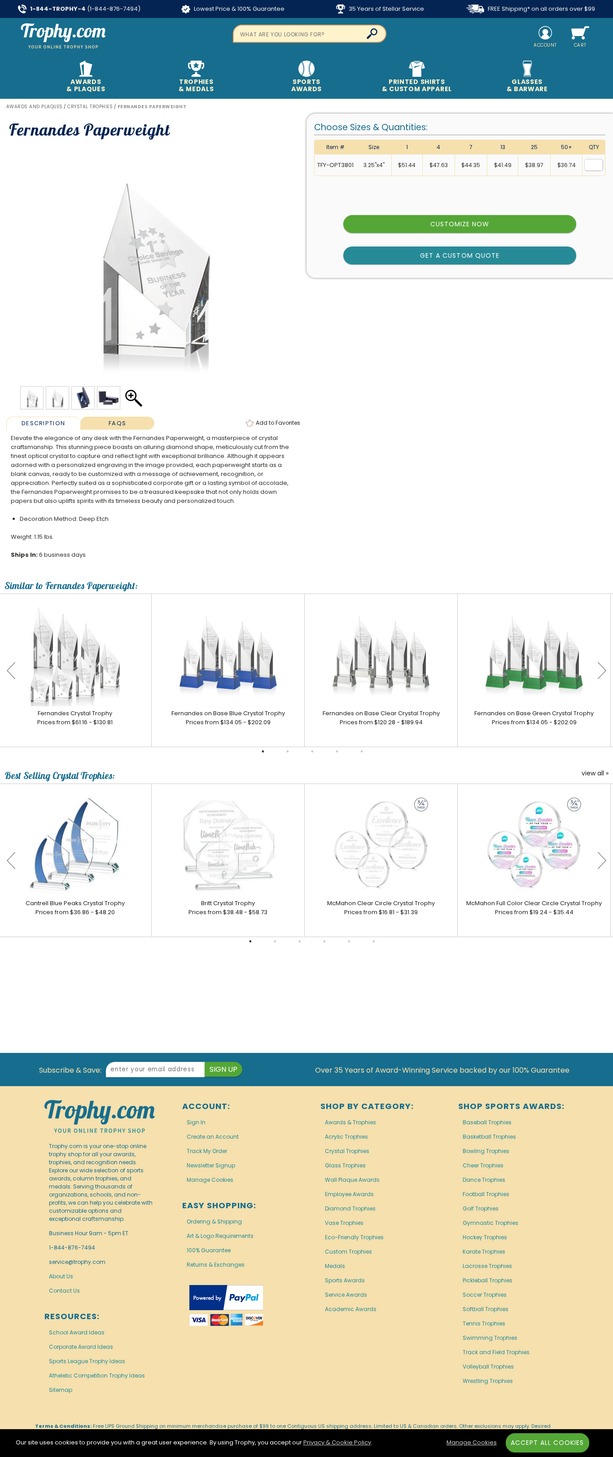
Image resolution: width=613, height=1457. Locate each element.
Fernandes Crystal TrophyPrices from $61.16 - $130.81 (75, 717)
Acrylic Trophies (346, 1136)
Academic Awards (351, 1309)
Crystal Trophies (347, 1151)
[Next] (602, 670)
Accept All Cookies (547, 1442)
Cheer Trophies (483, 1165)
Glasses (527, 85)
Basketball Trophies (489, 1136)
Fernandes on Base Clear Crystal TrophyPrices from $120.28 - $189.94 (381, 717)
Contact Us (64, 1290)
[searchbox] (309, 34)
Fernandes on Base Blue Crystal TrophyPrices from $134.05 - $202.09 (228, 717)
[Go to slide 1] (262, 751)
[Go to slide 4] (337, 751)
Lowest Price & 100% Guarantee (239, 8)
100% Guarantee (209, 1250)
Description (43, 423)
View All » (595, 774)
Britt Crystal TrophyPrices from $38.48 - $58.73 (227, 907)
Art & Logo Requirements (220, 1236)
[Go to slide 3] (312, 751)
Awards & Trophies (350, 1122)
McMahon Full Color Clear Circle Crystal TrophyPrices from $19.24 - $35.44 (534, 907)
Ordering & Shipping (214, 1221)
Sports (306, 85)
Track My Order (207, 1151)
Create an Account (213, 1136)
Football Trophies (486, 1194)
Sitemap (60, 1390)
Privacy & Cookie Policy (337, 1442)
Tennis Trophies (484, 1323)
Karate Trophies (484, 1251)
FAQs (117, 423)
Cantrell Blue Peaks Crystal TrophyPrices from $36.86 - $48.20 (75, 907)
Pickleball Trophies (487, 1280)
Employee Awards (349, 1194)
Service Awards (346, 1295)
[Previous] (11, 670)
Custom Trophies (348, 1251)
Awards (85, 85)
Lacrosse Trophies (487, 1266)
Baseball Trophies (487, 1122)
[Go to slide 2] (287, 751)
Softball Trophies (485, 1309)
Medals (335, 1266)
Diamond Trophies (350, 1208)
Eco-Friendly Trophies (354, 1237)
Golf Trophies (481, 1208)
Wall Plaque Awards (352, 1180)
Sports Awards (345, 1280)
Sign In (196, 1122)
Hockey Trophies (485, 1237)
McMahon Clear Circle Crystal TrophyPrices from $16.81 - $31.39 (381, 907)
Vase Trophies (344, 1223)
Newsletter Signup (211, 1165)
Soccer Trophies (485, 1295)
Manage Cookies (210, 1180)
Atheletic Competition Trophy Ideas (97, 1375)
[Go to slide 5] (361, 751)
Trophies (196, 85)
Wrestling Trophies (488, 1381)
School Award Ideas (77, 1332)
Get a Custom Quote (459, 255)
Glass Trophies (345, 1165)
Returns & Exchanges (216, 1264)
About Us (61, 1276)
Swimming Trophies (490, 1338)
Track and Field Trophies (496, 1352)
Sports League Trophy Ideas (87, 1361)
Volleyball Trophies (488, 1366)
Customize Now (460, 224)
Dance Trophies (484, 1180)
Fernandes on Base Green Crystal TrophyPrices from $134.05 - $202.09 (534, 717)
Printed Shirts (417, 85)
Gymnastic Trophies (490, 1223)
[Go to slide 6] (373, 941)
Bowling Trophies (486, 1151)
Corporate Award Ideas (81, 1347)
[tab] (43, 423)
